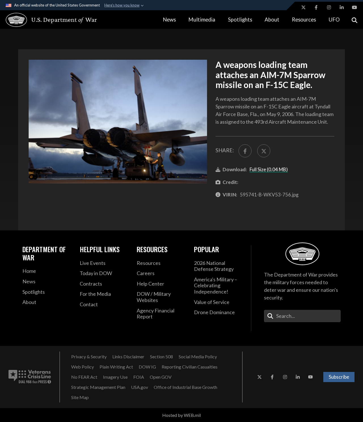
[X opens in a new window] (303, 7)
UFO (334, 19)
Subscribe (339, 377)
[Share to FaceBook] (245, 150)
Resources (304, 19)
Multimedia (201, 19)
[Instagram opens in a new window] (329, 7)
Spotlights (240, 19)
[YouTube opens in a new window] (354, 7)
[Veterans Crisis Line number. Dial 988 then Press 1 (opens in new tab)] (30, 377)
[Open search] (354, 19)
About (272, 19)
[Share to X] (263, 150)
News (169, 19)
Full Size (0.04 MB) (269, 169)
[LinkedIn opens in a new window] (341, 7)
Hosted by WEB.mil (181, 415)
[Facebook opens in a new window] (316, 7)
